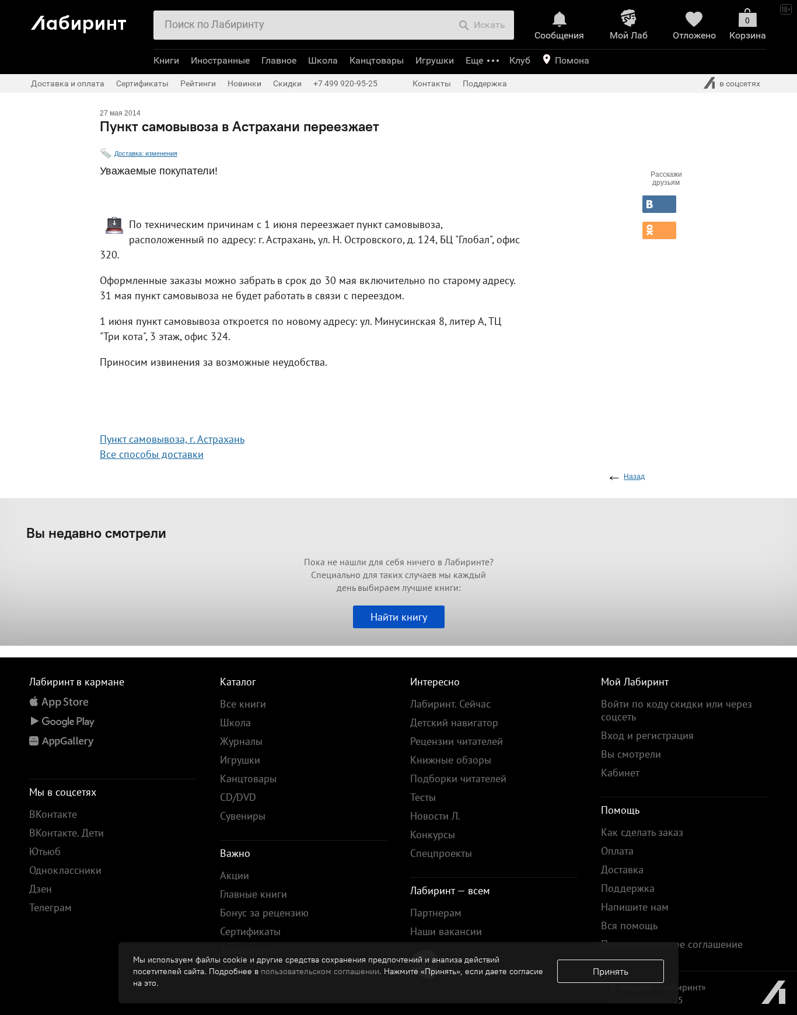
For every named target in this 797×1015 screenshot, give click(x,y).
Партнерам (436, 912)
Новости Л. (435, 815)
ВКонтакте (53, 814)
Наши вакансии (446, 931)
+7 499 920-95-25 (345, 83)
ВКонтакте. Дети (66, 832)
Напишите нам (635, 907)
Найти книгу (398, 617)
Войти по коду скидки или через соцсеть (676, 710)
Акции (234, 875)
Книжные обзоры (450, 759)
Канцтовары (376, 60)
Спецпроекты (441, 853)
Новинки (244, 83)
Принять (610, 971)
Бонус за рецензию (264, 912)
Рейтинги (198, 83)
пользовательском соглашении (320, 971)
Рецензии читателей (456, 741)
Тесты (423, 797)
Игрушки (434, 60)
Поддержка (485, 83)
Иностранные (220, 60)
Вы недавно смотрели (96, 532)
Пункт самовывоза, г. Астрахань (172, 439)
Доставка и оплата (67, 83)
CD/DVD (238, 797)
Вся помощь (629, 925)
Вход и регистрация (647, 735)
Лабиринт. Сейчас (450, 703)
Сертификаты (142, 83)
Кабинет (620, 772)
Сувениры (242, 815)
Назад (634, 477)
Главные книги (253, 894)
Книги (166, 60)
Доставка (622, 869)
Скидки (287, 83)
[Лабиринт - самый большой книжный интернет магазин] (88, 19)
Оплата (617, 851)
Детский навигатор (454, 722)
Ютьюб (45, 851)
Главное (278, 60)
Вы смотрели (631, 754)
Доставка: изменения (145, 153)
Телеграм (50, 907)
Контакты (432, 83)
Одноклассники (65, 870)
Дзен (40, 888)
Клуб (519, 60)
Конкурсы (432, 834)
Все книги (243, 703)
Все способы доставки (152, 454)
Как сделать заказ (642, 832)
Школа (323, 60)
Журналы (241, 741)
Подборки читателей (458, 778)
